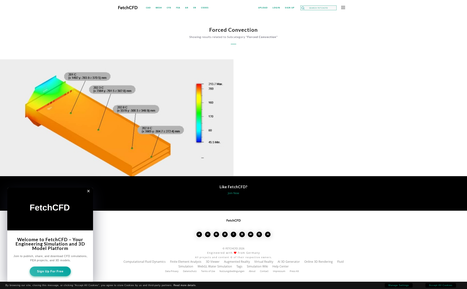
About (252, 271)
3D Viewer (213, 262)
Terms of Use (208, 271)
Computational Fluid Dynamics (144, 262)
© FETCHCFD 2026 (233, 248)
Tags (239, 266)
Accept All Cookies (440, 285)
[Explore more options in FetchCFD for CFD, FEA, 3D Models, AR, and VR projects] (342, 8)
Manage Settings (398, 285)
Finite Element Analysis (185, 262)
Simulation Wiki (257, 266)
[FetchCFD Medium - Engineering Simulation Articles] (208, 234)
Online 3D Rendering (318, 262)
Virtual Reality (263, 262)
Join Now (233, 193)
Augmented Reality (237, 262)
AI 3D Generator (289, 262)
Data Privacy (172, 271)
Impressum (279, 271)
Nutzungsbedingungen (231, 271)
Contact (264, 271)
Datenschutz (190, 271)
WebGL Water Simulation (215, 266)
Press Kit (294, 271)
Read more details (184, 285)
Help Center (280, 266)
